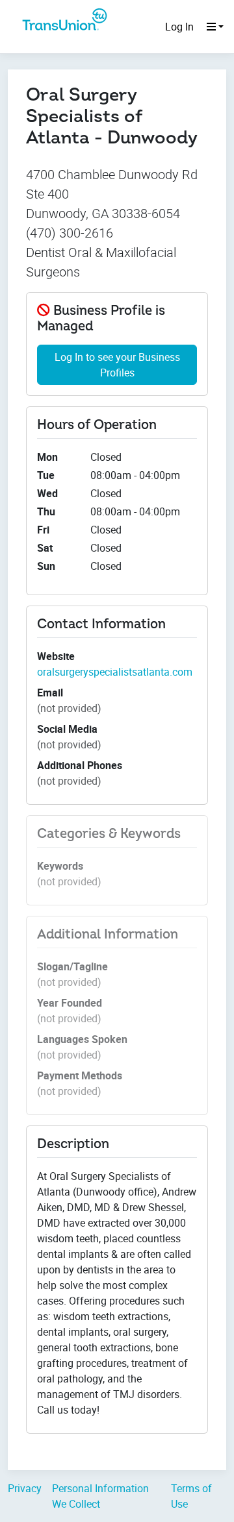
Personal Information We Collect (100, 1496)
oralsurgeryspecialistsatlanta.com (114, 672)
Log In (179, 26)
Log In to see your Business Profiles (117, 365)
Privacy (25, 1488)
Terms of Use (191, 1496)
